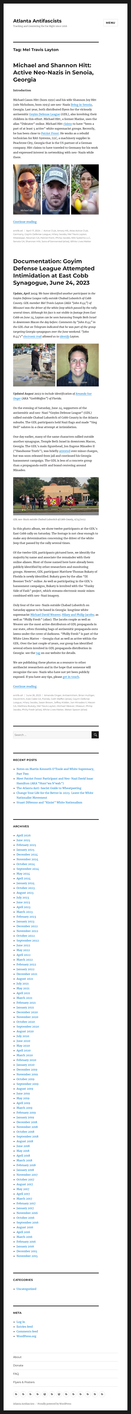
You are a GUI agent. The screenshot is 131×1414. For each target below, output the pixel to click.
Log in (21, 1322)
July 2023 (23, 897)
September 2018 (27, 1136)
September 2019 (28, 1084)
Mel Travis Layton (77, 234)
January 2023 (25, 921)
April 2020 (24, 1050)
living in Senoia (81, 104)
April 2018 (23, 1155)
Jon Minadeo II (78, 702)
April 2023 (23, 907)
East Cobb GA (33, 698)
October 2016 (25, 1217)
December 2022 (27, 926)
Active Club (49, 230)
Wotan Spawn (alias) (76, 709)
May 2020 (23, 1045)
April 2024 (24, 878)
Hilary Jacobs (59, 234)
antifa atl (18, 230)
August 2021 (25, 978)
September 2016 (28, 1222)
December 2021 (27, 974)
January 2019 (25, 1117)
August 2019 (25, 1088)
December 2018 (27, 1122)
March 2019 (24, 1107)
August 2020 (25, 1031)
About (17, 1357)
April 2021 (23, 993)
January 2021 (25, 1007)
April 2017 (23, 1194)
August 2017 (25, 1184)
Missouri (80, 706)
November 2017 (27, 1174)
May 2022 (23, 950)
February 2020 (26, 1060)
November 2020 (27, 1017)
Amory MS (62, 230)
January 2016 (25, 1246)
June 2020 (23, 1041)
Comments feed (27, 1331)
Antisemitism (69, 695)
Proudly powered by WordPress (54, 1403)
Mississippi (19, 237)
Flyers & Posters (24, 1382)
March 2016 (24, 1237)
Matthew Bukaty (26, 706)
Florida (46, 698)
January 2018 (25, 1170)
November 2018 (27, 1127)
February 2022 (26, 964)
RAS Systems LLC (80, 237)
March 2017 (24, 1198)
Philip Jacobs (62, 237)
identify (64, 336)
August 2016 (25, 1227)
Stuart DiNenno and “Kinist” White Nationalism (49, 802)
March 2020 (25, 1055)
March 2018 (24, 1160)
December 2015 (27, 1251)
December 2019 (27, 1069)
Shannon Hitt (33, 241)
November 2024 (27, 859)
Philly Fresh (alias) (32, 709)
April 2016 (23, 1232)
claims (67, 123)
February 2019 (26, 1112)
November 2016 (27, 1213)
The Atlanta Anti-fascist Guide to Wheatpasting (49, 788)
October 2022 (26, 935)
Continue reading (25, 221)
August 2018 (25, 1141)
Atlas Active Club (78, 230)
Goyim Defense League (44, 114)
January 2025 (25, 849)
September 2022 (28, 940)
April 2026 (24, 835)
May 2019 (23, 1098)
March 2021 (24, 998)
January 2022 (25, 969)
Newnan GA (32, 237)
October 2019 (25, 1079)
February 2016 (26, 1241)
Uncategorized (26, 1289)
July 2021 (23, 983)
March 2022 (25, 959)
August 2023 (25, 892)
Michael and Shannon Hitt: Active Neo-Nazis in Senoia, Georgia (53, 72)
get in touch (71, 676)
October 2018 (25, 1131)
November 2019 (27, 1074)
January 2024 (25, 883)
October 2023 (26, 888)
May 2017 (23, 1189)
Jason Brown (46, 702)
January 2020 (25, 1064)
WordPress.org (26, 1336)
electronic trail (32, 336)
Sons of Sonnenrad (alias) (55, 241)
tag (38, 653)
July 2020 (23, 1036)
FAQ (16, 1373)
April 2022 (24, 955)
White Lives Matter (80, 241)
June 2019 (23, 1093)
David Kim (19, 698)
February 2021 (26, 1002)
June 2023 (23, 902)
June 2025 (23, 840)
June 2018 (23, 1146)
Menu (110, 22)
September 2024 (28, 869)
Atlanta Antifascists (37, 21)
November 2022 (27, 931)
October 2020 (26, 1021)
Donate (18, 1365)
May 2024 (23, 873)
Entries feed (25, 1326)
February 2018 (26, 1165)
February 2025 (26, 845)
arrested (64, 451)
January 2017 (25, 1208)
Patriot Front (50, 133)
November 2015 (27, 1256)
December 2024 (27, 854)
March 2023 (25, 912)
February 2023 (26, 916)
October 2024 (26, 864)
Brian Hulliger (86, 695)
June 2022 (23, 945)
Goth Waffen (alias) (61, 698)
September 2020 (28, 1026)
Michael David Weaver (45, 614)
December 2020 (27, 1012)
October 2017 (25, 1179)
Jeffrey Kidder (61, 702)
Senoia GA (19, 241)
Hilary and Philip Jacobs (78, 614)
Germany (18, 234)
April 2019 (23, 1103)
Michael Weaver (66, 706)
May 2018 (23, 1151)
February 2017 (26, 1203)
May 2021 (23, 988)
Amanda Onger (52, 695)
